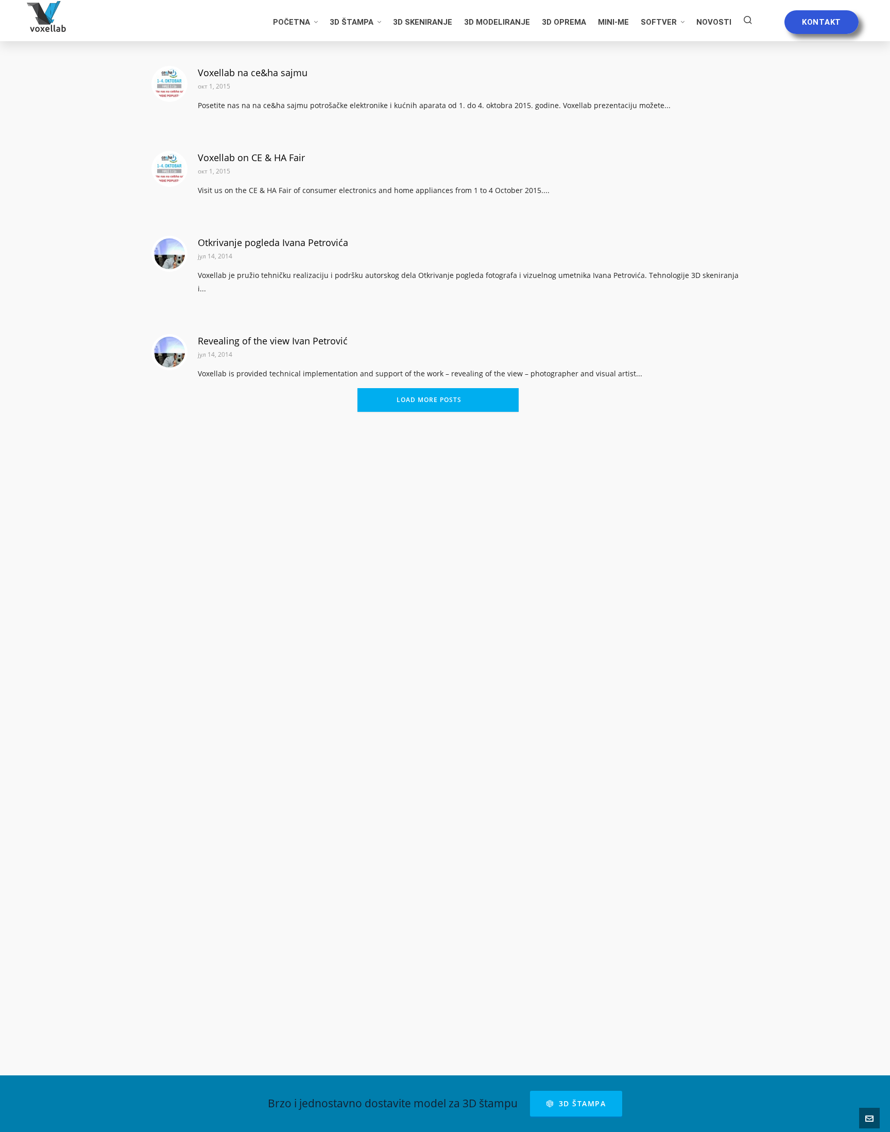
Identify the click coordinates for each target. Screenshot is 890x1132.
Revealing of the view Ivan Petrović (273, 341)
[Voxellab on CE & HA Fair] (169, 169)
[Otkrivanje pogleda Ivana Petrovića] (169, 254)
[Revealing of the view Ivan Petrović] (169, 352)
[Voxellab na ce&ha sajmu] (169, 84)
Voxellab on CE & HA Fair (251, 157)
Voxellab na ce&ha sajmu (252, 72)
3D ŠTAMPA (582, 1103)
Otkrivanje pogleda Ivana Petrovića (273, 242)
